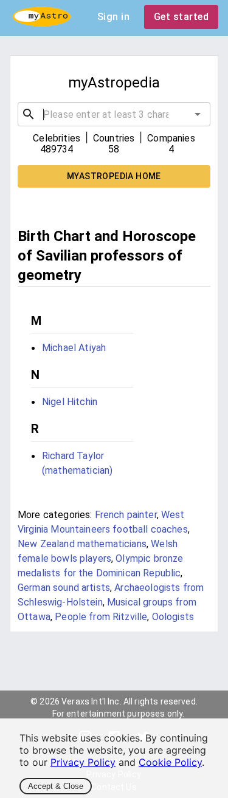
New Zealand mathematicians (82, 544)
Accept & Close (55, 786)
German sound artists (64, 587)
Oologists (173, 616)
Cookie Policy (170, 762)
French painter (126, 514)
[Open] (197, 114)
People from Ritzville (101, 616)
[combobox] (114, 114)
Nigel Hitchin (69, 402)
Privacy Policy (83, 762)
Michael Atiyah (74, 347)
